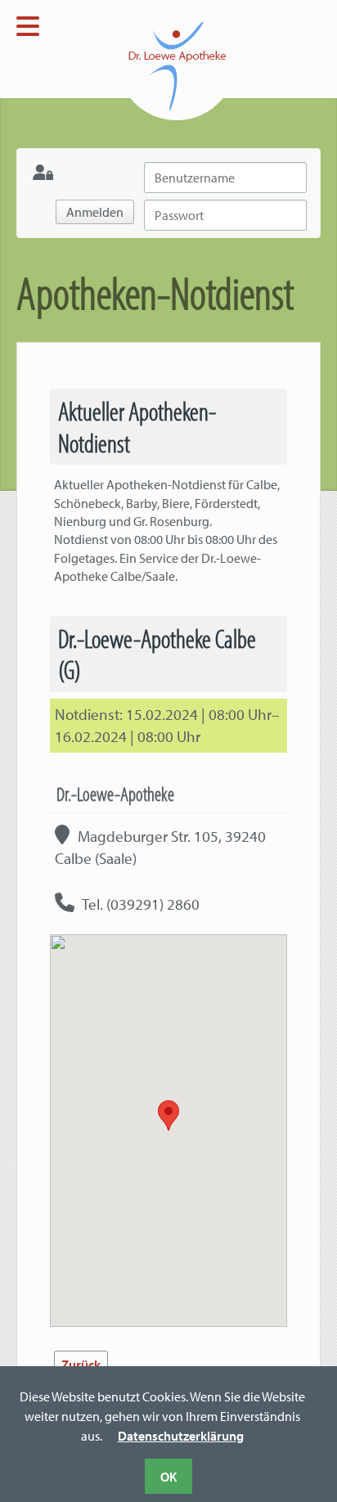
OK (168, 1476)
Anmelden (95, 212)
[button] (168, 1115)
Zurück (81, 1364)
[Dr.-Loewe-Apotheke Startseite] (126, 59)
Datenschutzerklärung (181, 1436)
